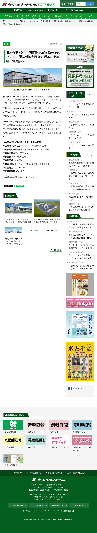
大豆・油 (60, 17)
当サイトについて (39, 511)
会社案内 (26, 511)
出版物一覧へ (54, 10)
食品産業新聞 (10, 432)
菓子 (40, 17)
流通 (81, 17)
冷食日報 (31, 447)
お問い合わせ (18, 505)
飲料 (17, 17)
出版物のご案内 (55, 472)
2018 (31, 21)
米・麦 (50, 17)
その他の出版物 (11, 465)
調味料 (34, 17)
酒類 (22, 17)
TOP (5, 21)
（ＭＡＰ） (57, 487)
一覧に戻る (56, 249)
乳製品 (28, 17)
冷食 (67, 17)
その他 (90, 17)
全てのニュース (8, 17)
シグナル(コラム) (35, 10)
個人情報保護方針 (68, 511)
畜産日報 (31, 432)
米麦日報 (54, 432)
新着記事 (18, 10)
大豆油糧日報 (10, 447)
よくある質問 (38, 505)
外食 (72, 17)
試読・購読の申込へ (76, 59)
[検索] (90, 4)
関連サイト (79, 505)
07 (37, 21)
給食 (76, 17)
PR (85, 17)
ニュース (13, 21)
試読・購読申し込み (74, 10)
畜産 (44, 17)
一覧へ (91, 94)
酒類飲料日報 (79, 432)
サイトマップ (53, 511)
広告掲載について (59, 505)
